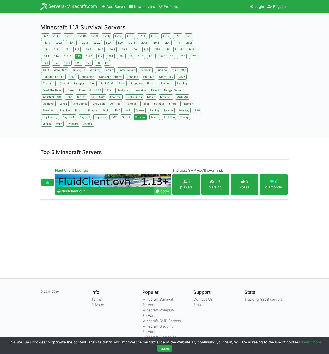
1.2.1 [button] (88, 63)
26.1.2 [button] (56, 36)
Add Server (115, 6)
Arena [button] (109, 70)
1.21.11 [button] (69, 36)
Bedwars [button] (145, 70)
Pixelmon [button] (187, 103)
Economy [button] (136, 83)
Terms (96, 299)
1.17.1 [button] (67, 49)
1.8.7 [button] (162, 56)
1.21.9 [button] (94, 36)
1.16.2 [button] (123, 49)
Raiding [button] (154, 110)
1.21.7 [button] (118, 36)
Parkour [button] (159, 103)
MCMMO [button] (182, 97)
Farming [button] (182, 83)
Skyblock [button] (69, 117)
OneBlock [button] (98, 103)
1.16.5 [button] (87, 49)
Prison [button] (79, 110)
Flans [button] (70, 90)
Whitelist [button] (72, 123)
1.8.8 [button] (151, 56)
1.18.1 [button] (46, 49)
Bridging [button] (161, 70)
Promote (170, 6)
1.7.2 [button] (193, 56)
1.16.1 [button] (135, 49)
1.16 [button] (146, 49)
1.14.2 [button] (190, 49)
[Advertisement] (249, 63)
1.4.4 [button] (67, 63)
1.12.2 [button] (89, 56)
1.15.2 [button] (156, 49)
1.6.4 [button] (45, 63)
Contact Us (203, 299)
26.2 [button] (45, 36)
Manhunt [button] (165, 97)
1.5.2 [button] (56, 63)
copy (164, 191)
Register (279, 6)
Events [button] (151, 83)
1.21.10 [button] (82, 36)
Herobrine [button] (140, 90)
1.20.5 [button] (58, 42)
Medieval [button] (48, 103)
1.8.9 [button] (140, 56)
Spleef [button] (126, 117)
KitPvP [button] (81, 97)
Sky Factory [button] (50, 117)
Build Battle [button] (179, 70)
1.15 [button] (167, 49)
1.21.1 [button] (178, 36)
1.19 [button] (177, 42)
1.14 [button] (56, 56)
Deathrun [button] (48, 83)
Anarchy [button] (95, 70)
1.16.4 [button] (99, 49)
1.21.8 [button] (106, 36)
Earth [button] (122, 83)
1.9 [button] (131, 56)
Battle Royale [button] (126, 70)
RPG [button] (197, 110)
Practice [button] (65, 110)
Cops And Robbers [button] (110, 76)
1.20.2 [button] (96, 42)
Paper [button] (145, 103)
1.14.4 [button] (178, 49)
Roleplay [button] (183, 110)
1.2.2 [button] (78, 63)
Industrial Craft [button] (52, 97)
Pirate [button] (173, 103)
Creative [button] (148, 76)
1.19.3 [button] (143, 42)
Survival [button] (140, 117)
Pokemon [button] (48, 110)
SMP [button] (114, 117)
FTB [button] (98, 90)
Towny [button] (184, 117)
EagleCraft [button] (107, 83)
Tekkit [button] (154, 117)
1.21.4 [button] (142, 36)
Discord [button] (64, 83)
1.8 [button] (171, 56)
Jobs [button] (69, 97)
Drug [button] (92, 83)
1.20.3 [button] (84, 42)
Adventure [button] (60, 70)
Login (258, 6)
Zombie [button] (88, 123)
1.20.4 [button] (71, 42)
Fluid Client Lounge (71, 170)
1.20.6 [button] (46, 42)
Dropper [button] (79, 83)
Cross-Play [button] (166, 76)
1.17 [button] (77, 49)
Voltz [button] (59, 123)
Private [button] (92, 110)
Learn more (311, 342)
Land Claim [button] (98, 97)
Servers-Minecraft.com (72, 6)
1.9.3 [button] (121, 56)
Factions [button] (166, 83)
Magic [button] (151, 97)
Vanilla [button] (47, 123)
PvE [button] (117, 110)
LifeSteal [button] (115, 97)
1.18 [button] (56, 49)
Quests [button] (140, 110)
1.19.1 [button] (167, 42)
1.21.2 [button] (166, 36)
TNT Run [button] (169, 117)
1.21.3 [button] (154, 36)
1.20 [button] (120, 42)
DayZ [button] (181, 76)
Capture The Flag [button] (53, 76)
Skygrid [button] (85, 117)
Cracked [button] (132, 76)
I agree (164, 348)
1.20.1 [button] (109, 42)
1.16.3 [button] (111, 49)
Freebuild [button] (85, 90)
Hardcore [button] (122, 90)
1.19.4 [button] (131, 42)
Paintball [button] (131, 103)
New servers (144, 6)
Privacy (97, 304)
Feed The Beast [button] (52, 90)
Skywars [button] (100, 117)
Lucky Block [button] (134, 97)
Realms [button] (168, 110)
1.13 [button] (78, 56)
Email (198, 304)
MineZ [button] (63, 103)
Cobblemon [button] (87, 76)
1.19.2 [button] (155, 42)
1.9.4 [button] (110, 56)
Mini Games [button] (80, 103)
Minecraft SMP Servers (161, 321)
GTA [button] (109, 90)
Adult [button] (46, 70)
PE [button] (107, 63)
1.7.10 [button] (182, 56)
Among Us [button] (78, 70)
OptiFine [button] (115, 103)
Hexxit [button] (155, 90)
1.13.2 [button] (67, 56)
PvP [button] (127, 110)
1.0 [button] (98, 63)
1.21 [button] (188, 36)
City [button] (72, 76)
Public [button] (106, 110)
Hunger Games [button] (173, 90)
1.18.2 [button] (188, 42)
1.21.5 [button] (130, 36)
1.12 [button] (100, 56)
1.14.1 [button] (46, 56)
